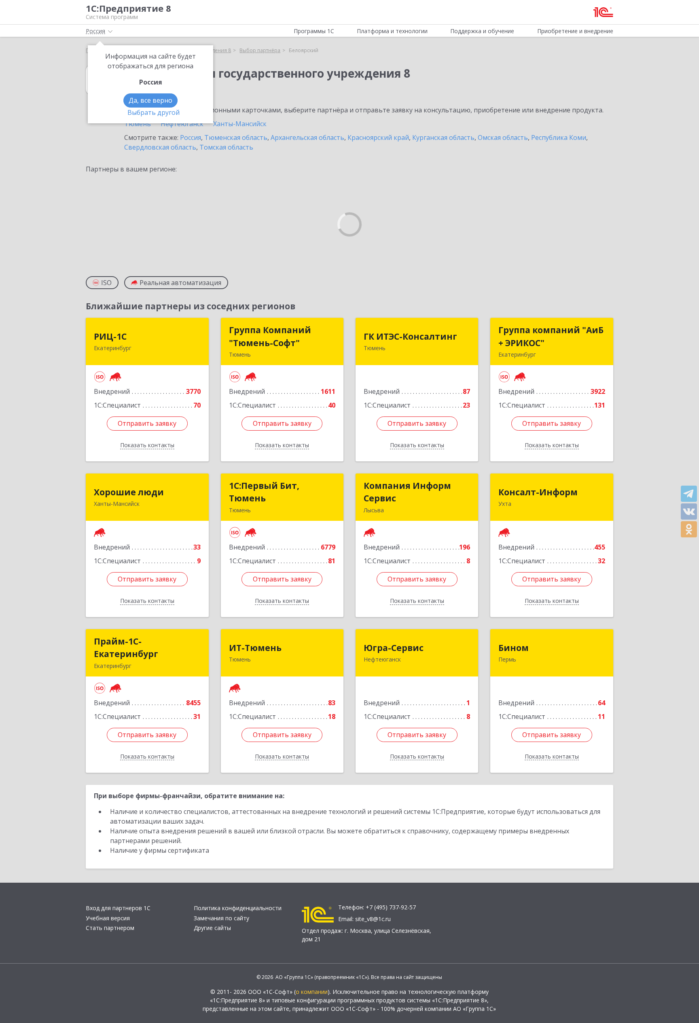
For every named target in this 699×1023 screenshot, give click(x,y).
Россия (190, 137)
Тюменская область (235, 137)
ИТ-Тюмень (255, 647)
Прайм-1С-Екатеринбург (126, 648)
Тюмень (137, 123)
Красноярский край (378, 137)
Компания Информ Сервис (407, 492)
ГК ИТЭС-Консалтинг (410, 336)
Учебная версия (108, 918)
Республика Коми (558, 137)
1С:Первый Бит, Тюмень (264, 492)
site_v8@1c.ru (373, 919)
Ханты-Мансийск (240, 123)
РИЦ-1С (110, 336)
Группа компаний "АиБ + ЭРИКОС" (551, 336)
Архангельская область (307, 137)
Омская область (503, 137)
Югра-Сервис (394, 647)
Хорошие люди (129, 492)
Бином (513, 647)
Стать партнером (110, 928)
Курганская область (443, 137)
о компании (312, 992)
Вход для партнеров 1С (118, 908)
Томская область (226, 147)
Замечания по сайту (221, 918)
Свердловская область (160, 147)
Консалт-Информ (538, 492)
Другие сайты (212, 928)
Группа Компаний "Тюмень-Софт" (270, 336)
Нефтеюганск (182, 123)
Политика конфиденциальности (238, 908)
